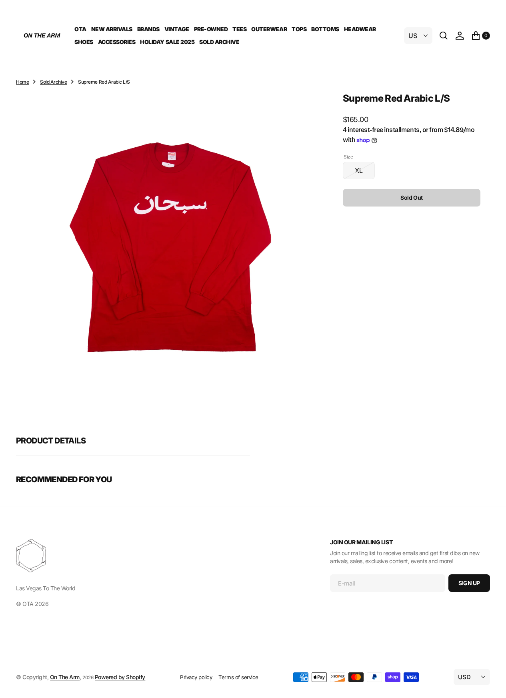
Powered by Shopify (120, 677)
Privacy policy (196, 677)
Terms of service (238, 677)
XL (365, 172)
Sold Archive (53, 82)
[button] (459, 35)
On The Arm (65, 677)
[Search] (444, 36)
